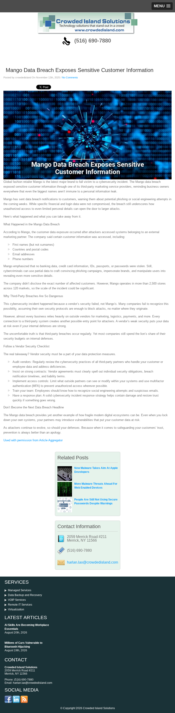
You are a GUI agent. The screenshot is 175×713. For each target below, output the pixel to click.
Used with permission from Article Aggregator (33, 440)
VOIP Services (17, 599)
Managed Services (19, 590)
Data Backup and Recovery (25, 595)
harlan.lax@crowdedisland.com (92, 562)
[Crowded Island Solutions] (87, 33)
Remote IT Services (20, 604)
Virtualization (16, 609)
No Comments (70, 77)
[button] (162, 6)
